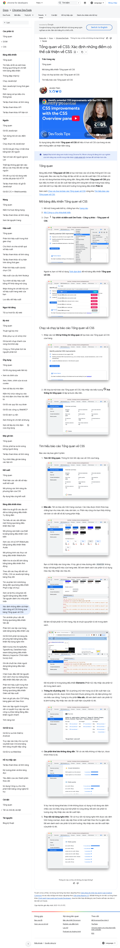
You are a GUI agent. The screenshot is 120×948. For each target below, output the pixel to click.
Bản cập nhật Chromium (72, 920)
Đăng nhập (112, 3)
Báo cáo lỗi (38, 920)
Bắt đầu (17, 15)
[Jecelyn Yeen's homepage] (60, 92)
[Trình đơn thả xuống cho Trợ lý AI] (33, 15)
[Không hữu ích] (110, 38)
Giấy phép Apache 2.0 (81, 896)
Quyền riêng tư (50, 943)
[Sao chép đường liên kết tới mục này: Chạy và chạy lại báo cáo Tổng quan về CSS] (96, 328)
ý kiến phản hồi (79, 157)
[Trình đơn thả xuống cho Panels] (46, 15)
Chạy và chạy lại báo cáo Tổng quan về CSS (67, 191)
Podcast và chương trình (72, 931)
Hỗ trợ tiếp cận (67, 15)
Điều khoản (38, 943)
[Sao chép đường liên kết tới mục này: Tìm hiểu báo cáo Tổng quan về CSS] (87, 446)
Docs (5, 10)
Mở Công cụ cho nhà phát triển (57, 212)
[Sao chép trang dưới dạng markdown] (82, 52)
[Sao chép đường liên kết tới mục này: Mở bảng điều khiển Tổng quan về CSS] (89, 201)
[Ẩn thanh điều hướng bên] (28, 943)
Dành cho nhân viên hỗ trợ (87, 15)
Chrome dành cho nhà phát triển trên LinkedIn (103, 929)
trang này (84, 208)
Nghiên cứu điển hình (71, 924)
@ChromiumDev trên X (100, 920)
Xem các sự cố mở (41, 924)
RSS (92, 933)
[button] (15, 41)
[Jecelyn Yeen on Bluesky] (57, 92)
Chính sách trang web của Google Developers (54, 898)
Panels (41, 15)
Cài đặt (54, 15)
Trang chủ (42, 38)
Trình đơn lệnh (75, 271)
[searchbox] (16, 22)
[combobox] (69, 3)
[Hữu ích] (107, 38)
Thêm (38, 3)
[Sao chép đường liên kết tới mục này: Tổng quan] (55, 166)
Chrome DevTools (22, 10)
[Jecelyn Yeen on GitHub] (53, 92)
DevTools (6, 15)
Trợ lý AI (28, 15)
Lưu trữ (65, 928)
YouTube (94, 924)
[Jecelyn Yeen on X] (50, 92)
